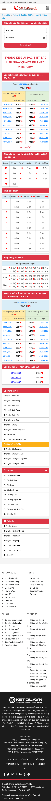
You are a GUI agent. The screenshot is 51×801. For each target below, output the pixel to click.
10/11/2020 (7, 121)
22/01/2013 (7, 138)
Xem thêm (24, 147)
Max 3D (8, 594)
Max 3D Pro (10, 597)
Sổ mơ (33, 594)
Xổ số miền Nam (12, 585)
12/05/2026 (43, 108)
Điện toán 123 (10, 603)
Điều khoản (26, 759)
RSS (25, 768)
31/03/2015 (7, 129)
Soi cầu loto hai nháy (13, 623)
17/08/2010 (43, 142)
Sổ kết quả (34, 578)
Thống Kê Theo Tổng (12, 545)
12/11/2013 (7, 133)
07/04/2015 (43, 129)
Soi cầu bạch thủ (12, 629)
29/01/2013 (43, 138)
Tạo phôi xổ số (11, 645)
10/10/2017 (43, 125)
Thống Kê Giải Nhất (11, 415)
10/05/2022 (43, 117)
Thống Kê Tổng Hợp (11, 541)
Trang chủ (6, 15)
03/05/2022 (7, 117)
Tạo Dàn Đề (8, 555)
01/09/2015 (16, 377)
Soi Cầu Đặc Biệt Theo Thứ (14, 509)
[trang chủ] (25, 9)
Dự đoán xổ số (36, 581)
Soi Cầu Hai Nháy (10, 480)
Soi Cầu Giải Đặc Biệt (12, 475)
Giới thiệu (12, 759)
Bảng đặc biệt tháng (38, 676)
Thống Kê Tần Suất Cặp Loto (15, 439)
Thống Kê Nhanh (10, 526)
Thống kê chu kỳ (37, 620)
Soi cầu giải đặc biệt (13, 620)
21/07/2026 (43, 104)
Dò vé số (34, 588)
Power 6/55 (10, 591)
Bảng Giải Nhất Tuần (12, 410)
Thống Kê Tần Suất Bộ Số (14, 531)
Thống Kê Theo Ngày (12, 536)
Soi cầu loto (10, 626)
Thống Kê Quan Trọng (12, 550)
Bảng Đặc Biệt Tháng (12, 401)
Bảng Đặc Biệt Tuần (11, 396)
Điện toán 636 (10, 607)
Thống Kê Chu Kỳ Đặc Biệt (14, 464)
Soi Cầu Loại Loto (10, 495)
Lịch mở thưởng (36, 591)
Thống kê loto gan (37, 642)
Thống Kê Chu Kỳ (10, 425)
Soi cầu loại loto (12, 632)
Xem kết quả (25, 45)
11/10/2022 (43, 113)
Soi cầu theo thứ (12, 639)
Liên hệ (41, 764)
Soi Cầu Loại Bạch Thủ (12, 500)
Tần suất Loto (9, 434)
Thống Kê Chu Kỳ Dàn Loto (14, 454)
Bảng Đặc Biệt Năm (11, 405)
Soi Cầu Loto (9, 485)
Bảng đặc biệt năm (38, 673)
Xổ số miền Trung (12, 581)
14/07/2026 (7, 104)
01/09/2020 (16, 373)
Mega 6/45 (9, 588)
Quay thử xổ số (36, 585)
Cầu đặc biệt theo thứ (14, 642)
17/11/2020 (43, 121)
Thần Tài (8, 600)
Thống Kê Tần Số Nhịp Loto (14, 430)
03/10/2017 (7, 125)
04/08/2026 (22, 84)
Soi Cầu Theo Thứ (11, 504)
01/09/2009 (16, 382)
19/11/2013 (43, 133)
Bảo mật (40, 759)
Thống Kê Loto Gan (11, 420)
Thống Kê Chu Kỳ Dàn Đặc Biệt (15, 459)
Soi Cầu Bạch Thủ (11, 490)
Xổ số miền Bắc (11, 578)
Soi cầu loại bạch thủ (14, 636)
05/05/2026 (7, 108)
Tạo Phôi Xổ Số (10, 514)
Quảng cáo (28, 764)
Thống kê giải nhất (38, 686)
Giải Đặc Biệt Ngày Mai (12, 444)
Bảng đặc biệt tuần (38, 670)
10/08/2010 (7, 142)
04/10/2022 (7, 113)
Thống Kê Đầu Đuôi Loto (13, 449)
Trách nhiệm (12, 764)
